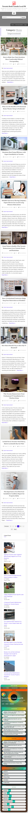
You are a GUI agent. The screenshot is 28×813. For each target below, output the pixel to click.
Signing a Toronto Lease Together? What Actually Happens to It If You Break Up (13, 556)
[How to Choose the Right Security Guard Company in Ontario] (9, 569)
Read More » (10, 82)
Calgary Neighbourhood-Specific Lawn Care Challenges (13, 719)
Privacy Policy (7, 777)
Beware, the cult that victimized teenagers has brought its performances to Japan (12, 653)
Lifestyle (5, 809)
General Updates (7, 806)
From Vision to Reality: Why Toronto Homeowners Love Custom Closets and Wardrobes (14, 248)
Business (6, 790)
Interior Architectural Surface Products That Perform (13, 763)
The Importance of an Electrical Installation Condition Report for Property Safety (14, 494)
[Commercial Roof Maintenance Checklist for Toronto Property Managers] (9, 666)
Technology (6, 795)
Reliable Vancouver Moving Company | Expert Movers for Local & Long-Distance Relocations (14, 203)
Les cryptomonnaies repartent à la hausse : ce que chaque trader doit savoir (13, 623)
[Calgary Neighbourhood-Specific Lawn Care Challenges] (9, 588)
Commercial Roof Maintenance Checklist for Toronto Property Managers (12, 674)
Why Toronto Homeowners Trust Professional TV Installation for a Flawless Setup (14, 396)
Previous (7, 526)
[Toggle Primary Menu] (14, 13)
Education (6, 798)
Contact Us (6, 774)
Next (15, 529)
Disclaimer (6, 779)
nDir (15, 64)
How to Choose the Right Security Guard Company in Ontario (14, 716)
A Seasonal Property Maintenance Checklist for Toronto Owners (13, 723)
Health (5, 793)
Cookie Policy (6, 782)
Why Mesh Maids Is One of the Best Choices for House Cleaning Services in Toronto (13, 644)
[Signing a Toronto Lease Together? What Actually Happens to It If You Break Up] (9, 548)
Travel (5, 804)
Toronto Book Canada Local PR (14, 6)
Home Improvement (8, 68)
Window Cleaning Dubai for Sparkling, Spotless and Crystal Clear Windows (14, 760)
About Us (6, 771)
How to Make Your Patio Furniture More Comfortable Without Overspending (14, 59)
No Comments (22, 64)
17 (11, 529)
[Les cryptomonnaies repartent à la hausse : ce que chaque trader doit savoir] (9, 615)
